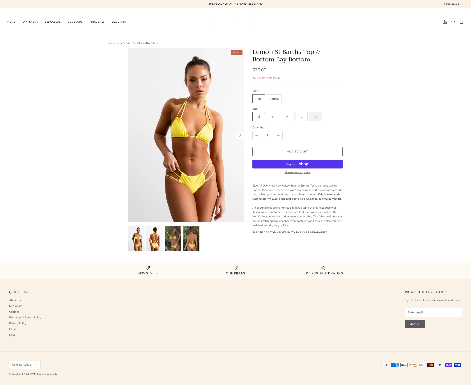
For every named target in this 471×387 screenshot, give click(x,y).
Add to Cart (297, 151)
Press (12, 329)
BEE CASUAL (53, 22)
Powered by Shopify (47, 373)
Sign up (415, 324)
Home (110, 43)
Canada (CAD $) (452, 3)
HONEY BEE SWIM (268, 78)
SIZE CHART (119, 22)
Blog (12, 335)
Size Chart (15, 306)
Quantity (257, 127)
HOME (11, 22)
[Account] (444, 22)
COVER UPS (75, 22)
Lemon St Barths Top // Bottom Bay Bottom (137, 43)
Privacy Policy (17, 323)
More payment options (298, 172)
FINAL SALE (97, 22)
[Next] (240, 135)
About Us (15, 300)
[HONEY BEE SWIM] (235, 21)
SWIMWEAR (30, 22)
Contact (14, 312)
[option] (186, 135)
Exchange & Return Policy (25, 317)
